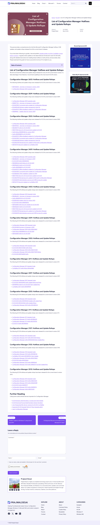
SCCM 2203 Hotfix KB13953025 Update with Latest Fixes (27, 301)
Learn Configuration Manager (20, 409)
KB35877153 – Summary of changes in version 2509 (25, 103)
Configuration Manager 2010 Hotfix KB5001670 (24, 381)
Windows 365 (80, 514)
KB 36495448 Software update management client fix (26, 107)
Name (10, 458)
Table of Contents (16, 65)
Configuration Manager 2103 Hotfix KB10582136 (24, 354)
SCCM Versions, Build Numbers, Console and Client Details (27, 400)
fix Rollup (30, 248)
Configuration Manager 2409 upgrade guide (23, 157)
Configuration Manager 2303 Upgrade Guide (24, 245)
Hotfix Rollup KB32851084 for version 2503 (23, 132)
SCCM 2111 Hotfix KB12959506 (20, 323)
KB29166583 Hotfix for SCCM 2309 (21, 233)
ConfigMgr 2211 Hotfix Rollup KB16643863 (23, 268)
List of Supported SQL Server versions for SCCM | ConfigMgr (28, 405)
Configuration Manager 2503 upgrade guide (23, 123)
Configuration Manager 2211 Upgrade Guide (23, 266)
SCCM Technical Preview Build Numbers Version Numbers (27, 403)
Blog (38, 3)
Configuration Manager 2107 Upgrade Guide (24, 335)
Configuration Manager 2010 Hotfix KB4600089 (24, 383)
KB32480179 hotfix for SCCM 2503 (21, 128)
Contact (65, 3)
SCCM (57, 17)
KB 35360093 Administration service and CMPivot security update (29, 180)
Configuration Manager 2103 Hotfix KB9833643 (24, 362)
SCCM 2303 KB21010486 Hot (20, 248)
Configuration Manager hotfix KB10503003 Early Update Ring (28, 340)
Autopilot (79, 505)
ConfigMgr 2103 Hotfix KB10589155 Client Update (25, 356)
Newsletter (62, 512)
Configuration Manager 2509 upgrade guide (23, 101)
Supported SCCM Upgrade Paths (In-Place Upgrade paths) (27, 407)
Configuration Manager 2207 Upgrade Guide (24, 280)
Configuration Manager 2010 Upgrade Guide (24, 379)
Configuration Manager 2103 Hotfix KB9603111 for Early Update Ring (30, 364)
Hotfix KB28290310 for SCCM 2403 (21, 198)
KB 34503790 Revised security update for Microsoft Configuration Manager (32, 142)
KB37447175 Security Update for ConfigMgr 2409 (25, 182)
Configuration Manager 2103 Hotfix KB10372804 (24, 358)
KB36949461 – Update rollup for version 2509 (23, 111)
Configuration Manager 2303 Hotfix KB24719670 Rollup (26, 252)
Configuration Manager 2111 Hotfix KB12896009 (24, 319)
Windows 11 (80, 512)
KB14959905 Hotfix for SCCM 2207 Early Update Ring (26, 284)
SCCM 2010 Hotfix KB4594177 (20, 385)
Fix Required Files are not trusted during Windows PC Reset (54, 420)
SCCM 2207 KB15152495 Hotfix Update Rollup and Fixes (26, 282)
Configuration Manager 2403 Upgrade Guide (24, 194)
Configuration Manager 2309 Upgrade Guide (24, 225)
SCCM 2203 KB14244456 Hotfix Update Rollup (24, 303)
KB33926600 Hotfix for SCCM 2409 (21, 165)
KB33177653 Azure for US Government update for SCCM (27, 130)
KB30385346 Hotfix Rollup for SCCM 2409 (23, 163)
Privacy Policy (62, 514)
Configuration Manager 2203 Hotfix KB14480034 (25, 305)
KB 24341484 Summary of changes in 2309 (23, 227)
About (42, 509)
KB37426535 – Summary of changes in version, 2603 (26, 87)
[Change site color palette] (90, 3)
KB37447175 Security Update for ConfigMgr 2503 (25, 144)
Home (33, 3)
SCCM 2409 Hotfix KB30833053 (20, 161)
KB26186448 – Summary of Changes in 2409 (23, 159)
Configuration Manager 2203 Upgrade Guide (24, 299)
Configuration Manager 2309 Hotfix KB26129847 (24, 229)
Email (40, 458)
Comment (11, 437)
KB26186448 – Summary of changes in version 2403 (25, 196)
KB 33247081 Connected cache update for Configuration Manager (29, 105)
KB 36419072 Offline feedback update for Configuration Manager (29, 109)
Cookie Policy (62, 509)
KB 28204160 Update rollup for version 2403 (23, 200)
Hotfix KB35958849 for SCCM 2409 (21, 167)
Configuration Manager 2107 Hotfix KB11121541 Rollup (26, 337)
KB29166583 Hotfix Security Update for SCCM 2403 (25, 204)
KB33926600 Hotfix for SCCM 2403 (21, 207)
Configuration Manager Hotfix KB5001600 (23, 389)
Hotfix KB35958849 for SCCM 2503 (21, 134)
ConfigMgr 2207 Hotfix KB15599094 (21, 286)
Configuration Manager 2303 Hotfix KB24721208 (24, 250)
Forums (59, 3)
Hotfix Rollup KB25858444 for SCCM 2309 (23, 231)
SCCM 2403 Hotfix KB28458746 (20, 202)
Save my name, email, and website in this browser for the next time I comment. (28, 462)
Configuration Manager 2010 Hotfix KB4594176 (24, 387)
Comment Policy (63, 507)
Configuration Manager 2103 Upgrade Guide (24, 352)
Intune (78, 507)
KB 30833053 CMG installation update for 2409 (24, 173)
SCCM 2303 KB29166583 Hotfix (20, 254)
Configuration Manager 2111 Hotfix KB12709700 (24, 321)
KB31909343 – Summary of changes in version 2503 (25, 125)
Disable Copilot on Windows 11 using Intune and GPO (20, 420)
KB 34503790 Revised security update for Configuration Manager (29, 211)
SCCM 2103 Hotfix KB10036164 (20, 360)
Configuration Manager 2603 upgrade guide (23, 89)
